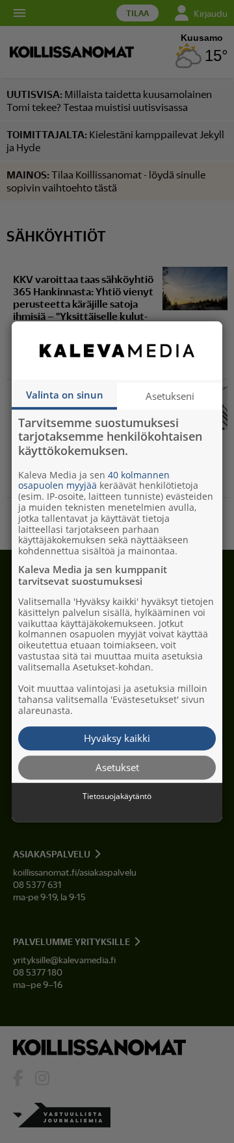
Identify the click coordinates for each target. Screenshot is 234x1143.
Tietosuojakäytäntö (117, 796)
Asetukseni (170, 395)
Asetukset (117, 767)
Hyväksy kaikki (117, 737)
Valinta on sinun (64, 394)
